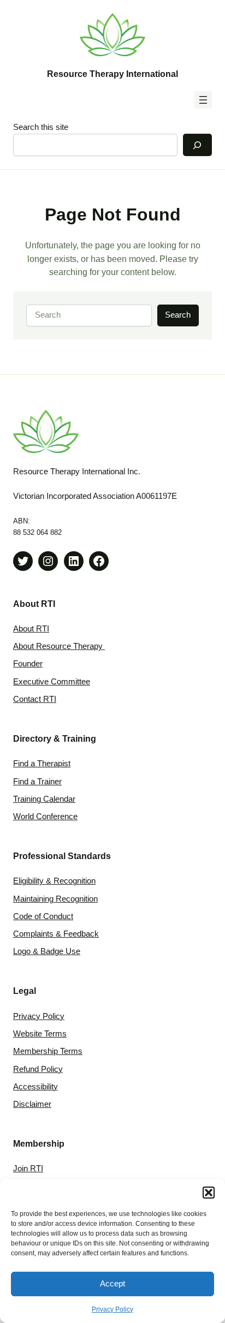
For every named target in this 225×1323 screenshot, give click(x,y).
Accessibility (35, 1086)
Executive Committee (51, 681)
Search (178, 315)
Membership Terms (47, 1051)
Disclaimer (32, 1104)
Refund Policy (38, 1069)
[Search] (197, 145)
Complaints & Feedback (56, 933)
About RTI (31, 628)
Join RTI (28, 1168)
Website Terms (40, 1033)
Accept (112, 1283)
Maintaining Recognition (55, 899)
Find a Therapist (41, 763)
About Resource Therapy (59, 646)
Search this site (40, 127)
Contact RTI (34, 699)
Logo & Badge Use (46, 951)
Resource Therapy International (112, 74)
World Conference (45, 816)
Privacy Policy (112, 1309)
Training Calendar (44, 799)
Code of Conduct (43, 916)
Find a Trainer (37, 781)
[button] (208, 1192)
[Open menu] (203, 100)
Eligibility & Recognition (54, 881)
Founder (28, 663)
